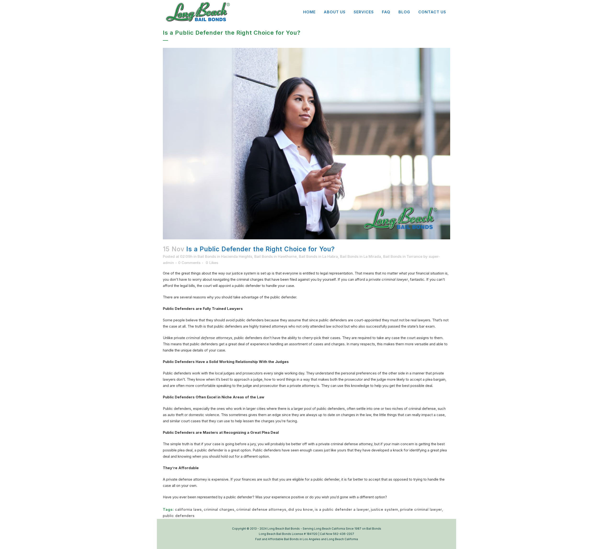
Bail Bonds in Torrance (402, 256)
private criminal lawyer (421, 509)
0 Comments (189, 262)
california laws (188, 509)
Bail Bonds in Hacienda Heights (225, 256)
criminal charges (219, 509)
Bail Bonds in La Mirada (360, 256)
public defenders (179, 515)
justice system (384, 509)
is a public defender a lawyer (342, 509)
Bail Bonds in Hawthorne (275, 256)
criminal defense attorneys (261, 509)
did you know (300, 509)
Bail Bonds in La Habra (318, 256)
